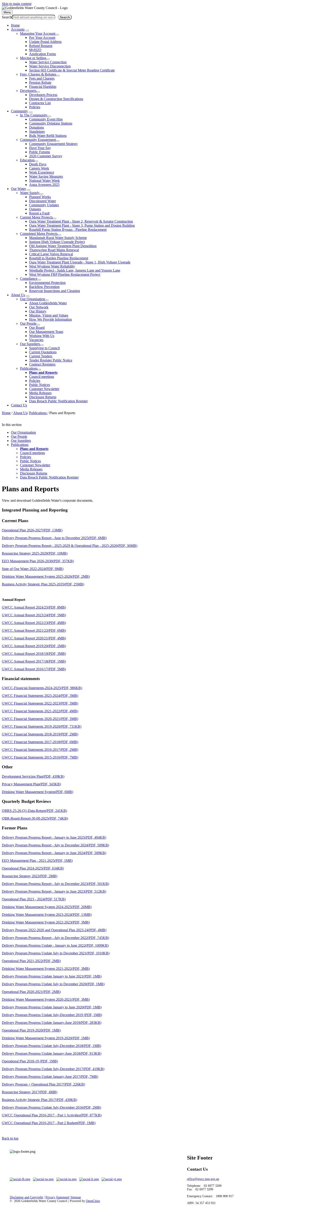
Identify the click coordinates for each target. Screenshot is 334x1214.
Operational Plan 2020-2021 (31, 992)
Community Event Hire (46, 119)
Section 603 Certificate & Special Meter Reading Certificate (72, 70)
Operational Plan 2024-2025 (33, 868)
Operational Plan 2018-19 (30, 1061)
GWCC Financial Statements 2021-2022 (40, 711)
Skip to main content (16, 4)
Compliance (28, 278)
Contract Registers (42, 364)
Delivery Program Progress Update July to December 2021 (56, 953)
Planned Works (40, 197)
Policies (34, 107)
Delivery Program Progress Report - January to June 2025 (54, 837)
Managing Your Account (37, 33)
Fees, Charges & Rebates (38, 74)
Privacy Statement (57, 1197)
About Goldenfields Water (48, 303)
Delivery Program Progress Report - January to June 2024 (54, 853)
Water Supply (30, 193)
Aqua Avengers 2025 (44, 185)
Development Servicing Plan (33, 776)
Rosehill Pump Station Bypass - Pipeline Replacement (68, 229)
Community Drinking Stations (50, 123)
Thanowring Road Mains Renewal (54, 250)
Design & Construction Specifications (56, 99)
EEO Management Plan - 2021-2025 (37, 861)
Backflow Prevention (44, 287)
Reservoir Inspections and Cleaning (54, 291)
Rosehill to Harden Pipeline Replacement (58, 258)
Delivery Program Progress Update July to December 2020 (53, 984)
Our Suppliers (30, 344)
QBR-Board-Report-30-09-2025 (35, 818)
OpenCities (93, 1201)
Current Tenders (40, 356)
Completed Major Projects (38, 234)
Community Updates (44, 205)
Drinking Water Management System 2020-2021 (46, 999)
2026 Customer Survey (45, 156)
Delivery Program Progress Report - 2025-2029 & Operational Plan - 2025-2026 (69, 546)
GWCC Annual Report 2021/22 (34, 630)
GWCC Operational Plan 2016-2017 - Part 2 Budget (48, 1123)
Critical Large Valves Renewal (51, 254)
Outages (35, 209)
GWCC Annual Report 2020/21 (34, 638)
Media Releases (40, 393)
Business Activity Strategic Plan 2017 (39, 1100)
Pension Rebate (40, 82)
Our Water (18, 189)
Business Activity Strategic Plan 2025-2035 (43, 584)
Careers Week (39, 168)
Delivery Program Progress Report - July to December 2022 (55, 938)
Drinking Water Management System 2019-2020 (46, 1038)
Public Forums (39, 152)
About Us (18, 295)
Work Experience (41, 172)
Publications (28, 368)
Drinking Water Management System (37, 792)
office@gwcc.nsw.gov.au (203, 1179)
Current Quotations (43, 352)
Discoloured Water (42, 201)
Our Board (37, 327)
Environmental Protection (47, 283)
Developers (28, 91)
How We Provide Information (50, 319)
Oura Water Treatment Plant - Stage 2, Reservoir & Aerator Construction (81, 221)
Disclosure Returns (42, 397)
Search (7, 17)
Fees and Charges (42, 78)
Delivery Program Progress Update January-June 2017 (50, 1077)
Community (19, 111)
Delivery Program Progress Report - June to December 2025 (54, 538)
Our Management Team (46, 332)
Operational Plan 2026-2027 (32, 530)
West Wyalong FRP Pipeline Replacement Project (64, 274)
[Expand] (27, 30)
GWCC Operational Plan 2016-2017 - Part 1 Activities (52, 1115)
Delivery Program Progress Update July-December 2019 (52, 1015)
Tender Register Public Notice (50, 360)
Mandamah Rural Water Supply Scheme (58, 238)
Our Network (38, 307)
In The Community (33, 115)
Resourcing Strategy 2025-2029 (34, 553)
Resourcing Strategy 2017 (29, 1092)
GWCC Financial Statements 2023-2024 (40, 696)
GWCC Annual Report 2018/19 (34, 654)
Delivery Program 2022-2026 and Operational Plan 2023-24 (54, 930)
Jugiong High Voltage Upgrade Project (57, 242)
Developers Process (43, 95)
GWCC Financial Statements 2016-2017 (40, 750)
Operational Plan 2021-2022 (31, 961)
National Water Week (44, 180)
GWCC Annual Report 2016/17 (34, 669)
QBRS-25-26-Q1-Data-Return (34, 811)
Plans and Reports (43, 372)
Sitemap (75, 1197)
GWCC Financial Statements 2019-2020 (41, 726)
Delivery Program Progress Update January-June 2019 (51, 1023)
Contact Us (19, 405)
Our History (37, 311)
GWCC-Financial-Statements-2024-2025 (42, 688)
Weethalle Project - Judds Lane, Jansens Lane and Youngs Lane (74, 270)
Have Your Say (40, 148)
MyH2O (35, 50)
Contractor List (40, 103)
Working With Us (41, 336)
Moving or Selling (33, 58)
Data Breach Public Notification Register (58, 401)
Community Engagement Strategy (53, 144)
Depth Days (37, 164)
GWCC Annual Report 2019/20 (34, 646)
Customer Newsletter (44, 389)
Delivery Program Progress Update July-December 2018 (51, 1046)
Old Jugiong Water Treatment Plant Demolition (63, 246)
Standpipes (37, 131)
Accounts (18, 29)
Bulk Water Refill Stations (48, 136)
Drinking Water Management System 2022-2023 (46, 922)
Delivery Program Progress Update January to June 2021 (52, 976)
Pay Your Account (42, 37)
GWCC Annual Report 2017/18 (34, 661)
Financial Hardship (42, 86)
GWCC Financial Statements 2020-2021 (40, 719)
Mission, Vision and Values (48, 315)
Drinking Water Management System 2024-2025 (47, 907)
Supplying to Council (44, 348)
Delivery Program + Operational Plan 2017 (43, 1084)
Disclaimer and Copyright (26, 1197)
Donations (36, 127)
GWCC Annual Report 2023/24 (34, 615)
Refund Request (40, 46)
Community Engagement (38, 140)
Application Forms (42, 54)
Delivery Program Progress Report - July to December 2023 (55, 884)
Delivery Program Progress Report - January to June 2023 (54, 891)
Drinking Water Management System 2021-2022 (46, 969)
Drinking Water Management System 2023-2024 (47, 915)
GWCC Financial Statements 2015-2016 (40, 757)
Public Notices (39, 385)
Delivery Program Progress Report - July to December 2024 (55, 845)
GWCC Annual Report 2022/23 (34, 623)
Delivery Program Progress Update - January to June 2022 (55, 945)
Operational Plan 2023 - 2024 (34, 899)
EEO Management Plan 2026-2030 (38, 561)
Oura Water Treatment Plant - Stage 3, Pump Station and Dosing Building (82, 225)
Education (27, 160)
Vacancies (36, 340)
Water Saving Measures (46, 176)
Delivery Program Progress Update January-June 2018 (51, 1053)
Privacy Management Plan (31, 784)
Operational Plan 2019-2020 (31, 1030)
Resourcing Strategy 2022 (29, 876)
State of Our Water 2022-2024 (32, 569)
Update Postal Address (45, 42)
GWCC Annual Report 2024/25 (34, 607)
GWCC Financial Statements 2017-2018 (40, 742)
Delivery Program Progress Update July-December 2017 (53, 1069)
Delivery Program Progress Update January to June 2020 (52, 1007)
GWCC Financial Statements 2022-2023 (40, 703)
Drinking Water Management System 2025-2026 (46, 576)
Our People (28, 323)
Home (6, 413)
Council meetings (41, 376)
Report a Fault (39, 213)
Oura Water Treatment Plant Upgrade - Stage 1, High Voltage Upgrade (79, 262)
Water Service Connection (48, 62)
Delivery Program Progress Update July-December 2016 (51, 1107)
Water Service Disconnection (50, 66)
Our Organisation (32, 299)
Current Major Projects (36, 217)
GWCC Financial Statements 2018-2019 (40, 734)
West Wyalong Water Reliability (52, 266)
